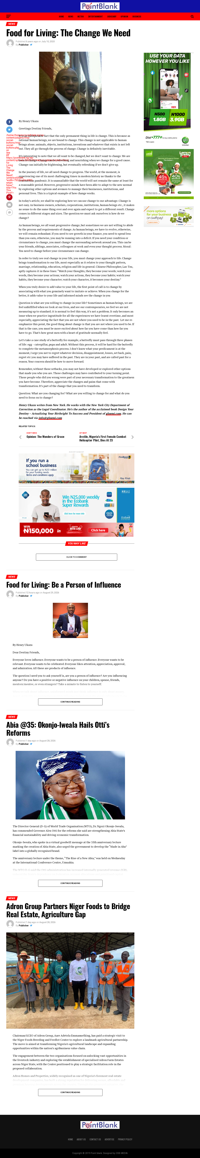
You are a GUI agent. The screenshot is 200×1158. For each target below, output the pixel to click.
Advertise (109, 1139)
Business (136, 16)
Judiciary (111, 16)
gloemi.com (113, 413)
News (70, 16)
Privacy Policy (125, 1139)
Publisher (24, 45)
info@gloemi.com (50, 418)
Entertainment (95, 16)
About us (81, 1139)
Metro (81, 16)
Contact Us (95, 1139)
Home (61, 16)
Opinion (124, 16)
